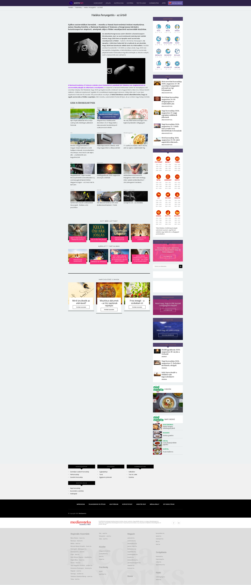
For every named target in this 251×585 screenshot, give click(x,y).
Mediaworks (82, 513)
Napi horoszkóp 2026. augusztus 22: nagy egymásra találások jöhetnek (170, 114)
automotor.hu (131, 541)
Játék (164, 3)
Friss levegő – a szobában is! (137, 301)
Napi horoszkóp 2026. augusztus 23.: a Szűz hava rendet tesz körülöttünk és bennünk (171, 127)
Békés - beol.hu (75, 543)
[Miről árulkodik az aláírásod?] (81, 293)
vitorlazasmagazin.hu (134, 562)
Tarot (101, 474)
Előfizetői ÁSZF (127, 504)
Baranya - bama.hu (77, 541)
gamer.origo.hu (132, 546)
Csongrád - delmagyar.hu (78, 549)
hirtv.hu (101, 556)
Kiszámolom (168, 310)
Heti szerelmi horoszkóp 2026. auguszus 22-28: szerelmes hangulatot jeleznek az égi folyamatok (172, 85)
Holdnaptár (73, 494)
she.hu (158, 544)
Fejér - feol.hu (75, 554)
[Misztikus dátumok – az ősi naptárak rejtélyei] (109, 293)
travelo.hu (130, 557)
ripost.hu (158, 536)
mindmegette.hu (132, 554)
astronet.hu (131, 538)
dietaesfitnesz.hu (132, 560)
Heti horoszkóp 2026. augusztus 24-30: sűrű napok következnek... (171, 140)
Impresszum (81, 504)
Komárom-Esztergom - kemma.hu (81, 568)
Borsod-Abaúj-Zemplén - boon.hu (81, 546)
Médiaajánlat (154, 504)
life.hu (158, 541)
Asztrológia (119, 3)
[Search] (180, 266)
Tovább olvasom (81, 307)
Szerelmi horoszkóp (76, 477)
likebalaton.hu (131, 549)
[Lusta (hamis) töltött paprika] (158, 443)
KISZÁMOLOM (168, 256)
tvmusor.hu (130, 568)
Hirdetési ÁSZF (141, 504)
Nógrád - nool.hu (76, 571)
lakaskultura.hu (132, 543)
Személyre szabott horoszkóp (79, 472)
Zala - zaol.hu (103, 539)
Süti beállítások (168, 504)
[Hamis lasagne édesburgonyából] (158, 426)
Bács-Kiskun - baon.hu (78, 538)
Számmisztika (154, 3)
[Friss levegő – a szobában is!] (137, 293)
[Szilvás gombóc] (158, 434)
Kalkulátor (132, 472)
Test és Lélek (141, 3)
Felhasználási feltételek (97, 504)
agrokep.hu (102, 574)
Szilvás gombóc (168, 435)
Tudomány (78, 7)
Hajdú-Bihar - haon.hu (77, 560)
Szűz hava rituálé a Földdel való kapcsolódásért (169, 374)
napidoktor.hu (131, 551)
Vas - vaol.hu (103, 533)
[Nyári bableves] (158, 451)
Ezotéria (130, 3)
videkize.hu (130, 565)
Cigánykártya (103, 472)
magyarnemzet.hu (104, 551)
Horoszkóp (98, 3)
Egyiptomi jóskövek (105, 477)
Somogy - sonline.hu (77, 573)
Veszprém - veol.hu (105, 536)
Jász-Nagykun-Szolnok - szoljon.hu (81, 565)
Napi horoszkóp (75, 488)
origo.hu (101, 559)
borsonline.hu (160, 533)
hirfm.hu (158, 579)
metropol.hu (159, 539)
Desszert (166, 432)
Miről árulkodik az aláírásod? (81, 301)
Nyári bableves (168, 452)
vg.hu (100, 571)
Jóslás (108, 3)
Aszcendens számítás (77, 491)
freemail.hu (159, 556)
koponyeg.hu (160, 559)
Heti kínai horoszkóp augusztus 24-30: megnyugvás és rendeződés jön (170, 100)
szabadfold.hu (103, 553)
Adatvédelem (113, 504)
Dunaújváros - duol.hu (77, 551)
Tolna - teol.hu (75, 579)
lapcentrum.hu (160, 564)
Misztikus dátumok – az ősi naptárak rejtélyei (109, 303)
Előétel (166, 449)
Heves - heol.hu (75, 562)
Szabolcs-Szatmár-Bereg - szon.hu (81, 576)
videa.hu (158, 562)
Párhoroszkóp (74, 474)
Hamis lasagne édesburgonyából (169, 427)
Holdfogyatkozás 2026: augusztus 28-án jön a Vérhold (171, 352)
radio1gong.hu (160, 577)
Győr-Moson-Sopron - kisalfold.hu (81, 557)
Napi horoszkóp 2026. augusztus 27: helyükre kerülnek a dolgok (171, 363)
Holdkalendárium (168, 335)
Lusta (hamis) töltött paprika (170, 443)
